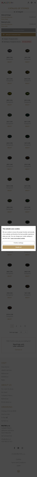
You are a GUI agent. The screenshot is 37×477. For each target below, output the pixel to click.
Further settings (18, 242)
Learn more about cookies (18, 238)
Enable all (18, 247)
